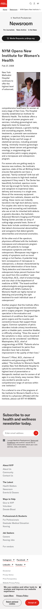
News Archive (21, 30)
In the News (32, 30)
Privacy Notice (8, 575)
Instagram (9, 560)
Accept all (32, 603)
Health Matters (10, 486)
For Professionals (11, 519)
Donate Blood (9, 509)
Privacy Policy (22, 595)
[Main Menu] (38, 3)
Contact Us (8, 475)
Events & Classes (11, 492)
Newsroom (13, 9)
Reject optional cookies (12, 603)
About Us (7, 469)
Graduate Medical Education (16, 523)
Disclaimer (7, 571)
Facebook (22, 560)
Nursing (6, 526)
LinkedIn (8, 565)
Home (5, 9)
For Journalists (8, 30)
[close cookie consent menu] (40, 587)
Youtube (20, 565)
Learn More (9, 595)
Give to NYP (8, 502)
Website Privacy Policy (11, 583)
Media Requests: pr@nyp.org (22, 38)
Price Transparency (10, 579)
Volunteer (7, 506)
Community (8, 472)
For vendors (8, 546)
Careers (6, 536)
